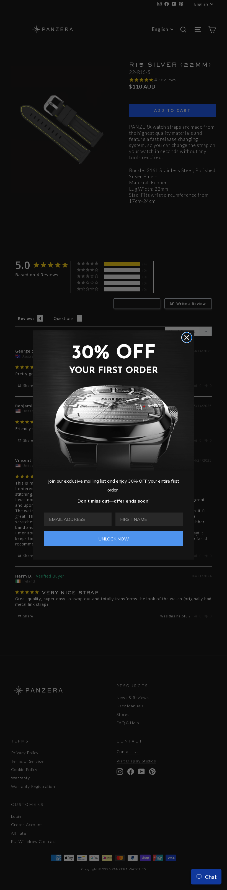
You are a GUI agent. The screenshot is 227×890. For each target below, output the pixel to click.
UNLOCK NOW (113, 539)
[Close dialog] (187, 337)
